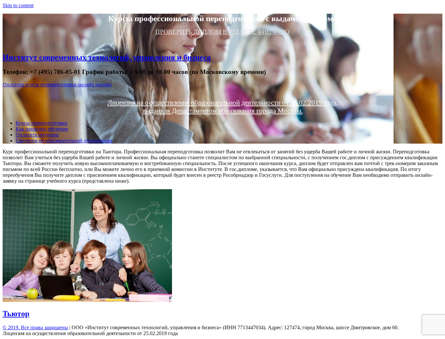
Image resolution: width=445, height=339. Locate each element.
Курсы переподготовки (41, 123)
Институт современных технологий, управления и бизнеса (107, 57)
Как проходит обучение (42, 129)
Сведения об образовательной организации (64, 140)
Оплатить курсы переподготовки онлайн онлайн (57, 84)
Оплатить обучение (37, 134)
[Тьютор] (87, 300)
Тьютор (16, 313)
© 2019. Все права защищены (35, 327)
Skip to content (18, 5)
